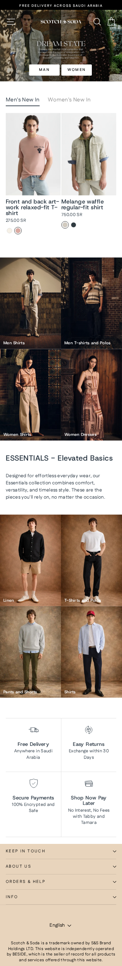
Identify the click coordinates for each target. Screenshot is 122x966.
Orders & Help (25, 882)
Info (12, 897)
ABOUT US (18, 866)
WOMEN (76, 70)
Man (44, 70)
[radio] (9, 230)
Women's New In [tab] (69, 100)
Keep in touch (25, 851)
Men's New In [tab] (23, 100)
